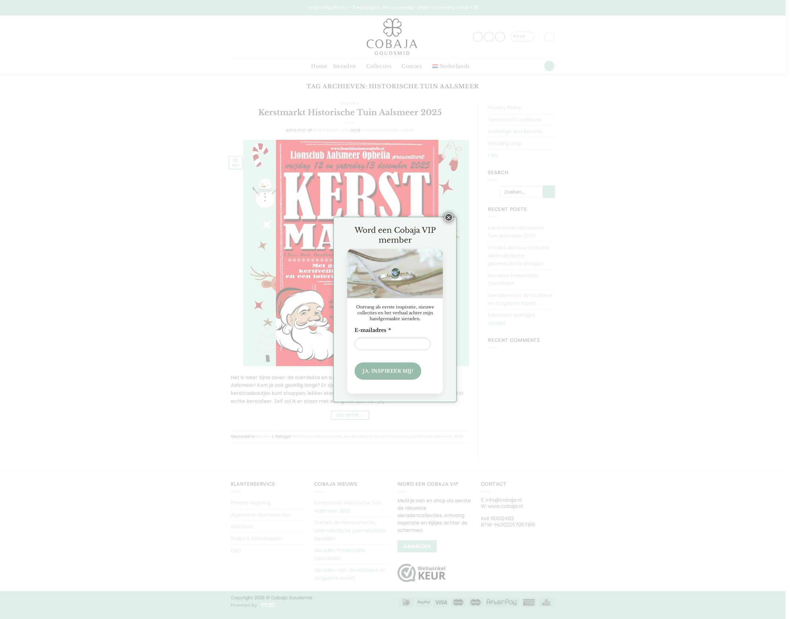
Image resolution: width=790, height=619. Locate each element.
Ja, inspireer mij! (388, 371)
